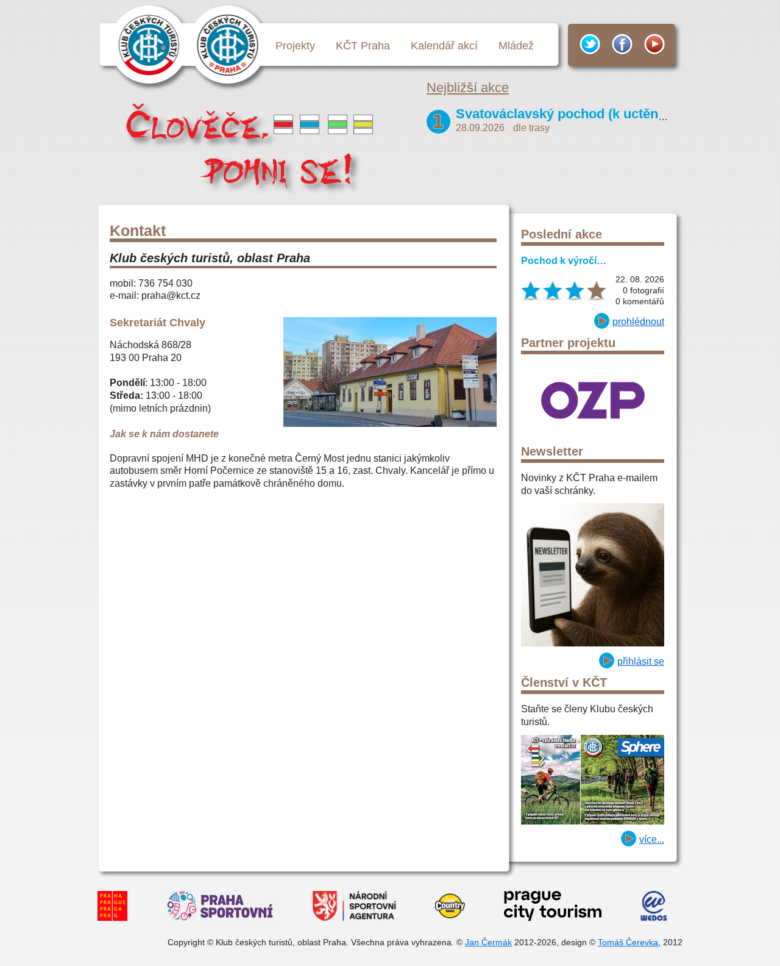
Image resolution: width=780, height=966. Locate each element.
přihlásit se (640, 661)
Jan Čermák (488, 942)
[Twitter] (586, 44)
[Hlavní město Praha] (112, 908)
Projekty (295, 46)
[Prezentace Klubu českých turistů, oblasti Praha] (228, 44)
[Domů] (251, 147)
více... (651, 839)
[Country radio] (450, 908)
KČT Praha (363, 46)
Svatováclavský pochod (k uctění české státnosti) (610, 113)
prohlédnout (638, 322)
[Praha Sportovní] (220, 908)
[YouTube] (650, 44)
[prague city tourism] (552, 908)
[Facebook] (618, 44)
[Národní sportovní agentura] (354, 908)
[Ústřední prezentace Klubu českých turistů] (149, 44)
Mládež (516, 46)
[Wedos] (653, 908)
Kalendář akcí (444, 46)
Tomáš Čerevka (628, 942)
